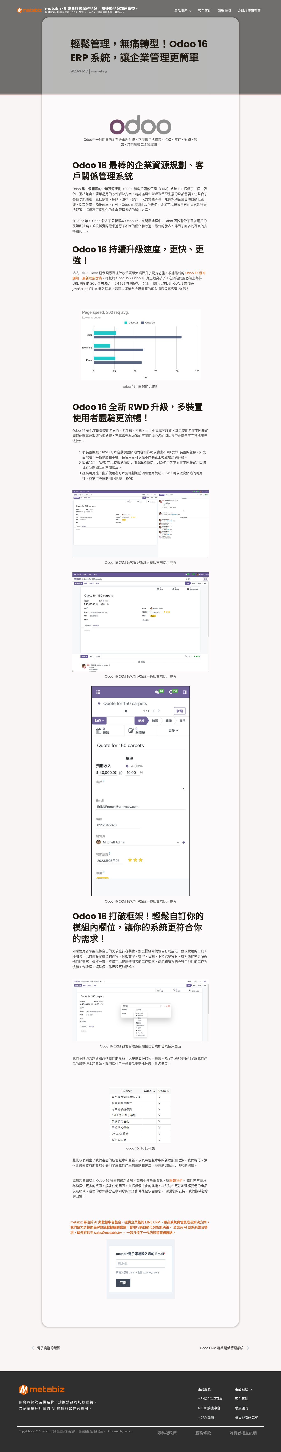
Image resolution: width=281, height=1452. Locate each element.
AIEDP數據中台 (209, 1408)
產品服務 (180, 10)
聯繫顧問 (224, 10)
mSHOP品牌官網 (210, 1398)
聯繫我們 (175, 1180)
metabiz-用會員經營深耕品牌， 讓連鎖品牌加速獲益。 (92, 8)
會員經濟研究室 (249, 10)
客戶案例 (204, 10)
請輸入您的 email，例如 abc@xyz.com (137, 1272)
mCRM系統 (206, 1417)
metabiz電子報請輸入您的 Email (140, 1254)
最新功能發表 (92, 278)
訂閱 (123, 1283)
